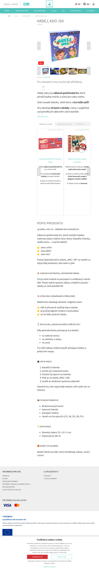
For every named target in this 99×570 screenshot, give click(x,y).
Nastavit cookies (49, 567)
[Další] (89, 71)
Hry (16, 16)
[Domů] (9, 16)
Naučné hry (26, 16)
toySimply (46, 77)
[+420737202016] (28, 4)
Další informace (42, 116)
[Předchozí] (39, 46)
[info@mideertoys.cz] (25, 4)
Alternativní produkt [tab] (64, 124)
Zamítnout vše (37, 557)
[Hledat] (20, 4)
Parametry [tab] (80, 124)
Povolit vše (61, 557)
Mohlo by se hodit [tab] (45, 124)
